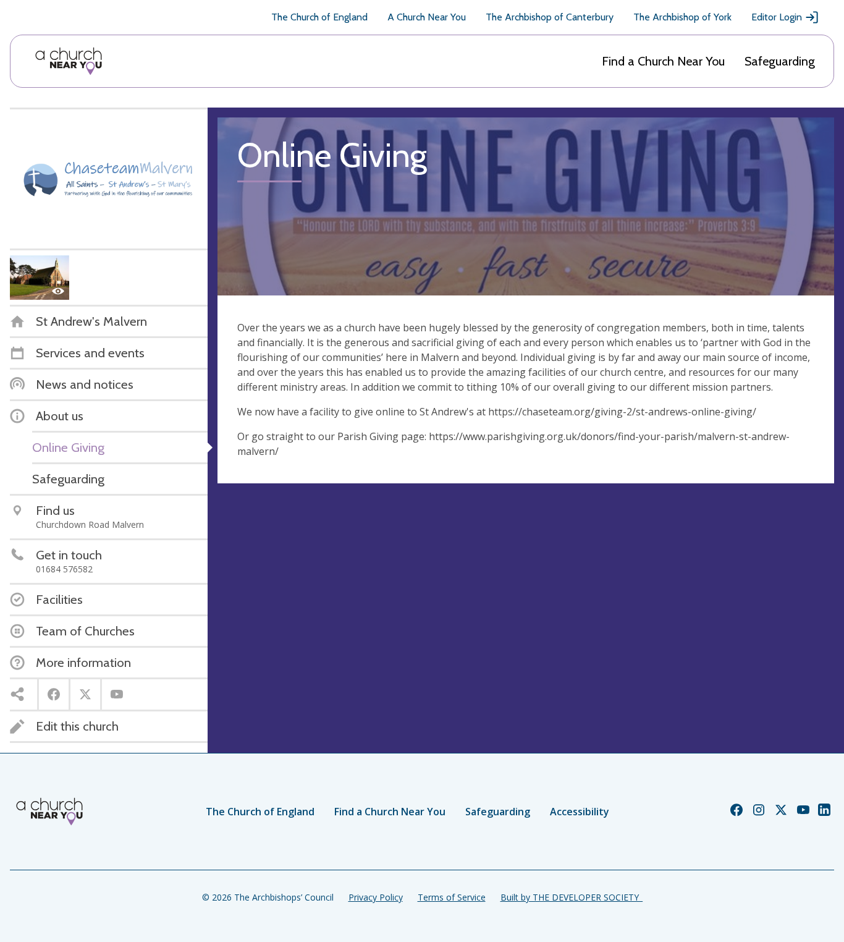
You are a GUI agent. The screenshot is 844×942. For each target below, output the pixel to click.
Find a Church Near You (663, 61)
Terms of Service (452, 897)
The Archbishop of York (682, 17)
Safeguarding (780, 61)
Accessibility (579, 811)
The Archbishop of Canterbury (550, 17)
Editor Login (776, 17)
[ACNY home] (68, 61)
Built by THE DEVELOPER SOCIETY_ (571, 897)
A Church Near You (426, 17)
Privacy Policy (375, 897)
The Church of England (319, 17)
